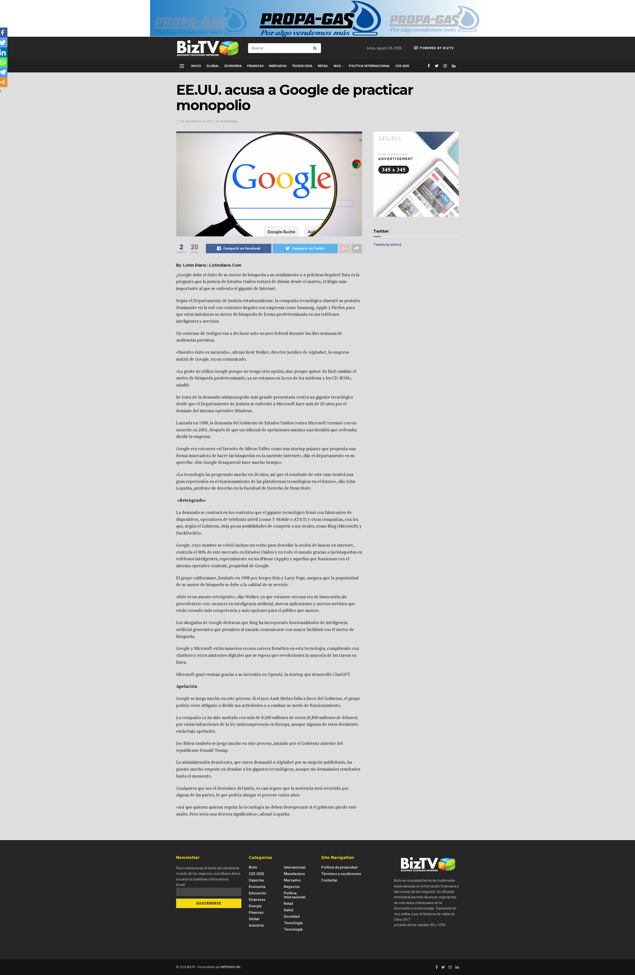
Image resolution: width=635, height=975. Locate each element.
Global (212, 66)
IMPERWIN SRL (231, 967)
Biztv (253, 867)
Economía (233, 66)
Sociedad (292, 916)
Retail (323, 66)
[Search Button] (316, 48)
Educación (257, 893)
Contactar (329, 880)
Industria (256, 925)
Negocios (292, 887)
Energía (255, 906)
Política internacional (369, 66)
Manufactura (294, 874)
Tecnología (302, 66)
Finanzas (255, 66)
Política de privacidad (339, 867)
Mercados (277, 66)
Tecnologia (293, 923)
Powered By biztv (436, 48)
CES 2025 (402, 66)
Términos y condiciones (341, 874)
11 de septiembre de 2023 (194, 121)
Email (180, 885)
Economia (257, 887)
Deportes (256, 880)
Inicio (196, 66)
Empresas (257, 900)
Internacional (295, 867)
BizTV (191, 967)
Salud (288, 910)
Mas (337, 66)
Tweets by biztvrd (387, 245)
